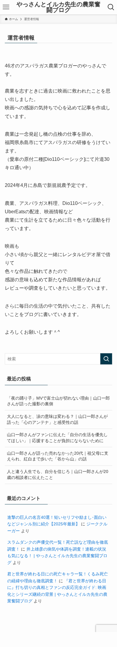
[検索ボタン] (111, 7)
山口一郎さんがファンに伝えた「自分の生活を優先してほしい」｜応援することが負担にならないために (57, 437)
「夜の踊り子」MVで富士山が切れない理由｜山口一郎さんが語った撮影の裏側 (58, 401)
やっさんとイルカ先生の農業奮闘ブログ (58, 7)
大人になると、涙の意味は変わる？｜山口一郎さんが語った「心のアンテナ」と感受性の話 (57, 419)
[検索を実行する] (106, 359)
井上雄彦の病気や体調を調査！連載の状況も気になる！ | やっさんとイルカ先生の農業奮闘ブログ (57, 556)
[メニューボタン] (6, 7)
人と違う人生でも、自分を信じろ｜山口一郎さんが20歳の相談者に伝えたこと (57, 474)
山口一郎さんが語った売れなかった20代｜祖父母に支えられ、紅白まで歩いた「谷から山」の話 (57, 456)
